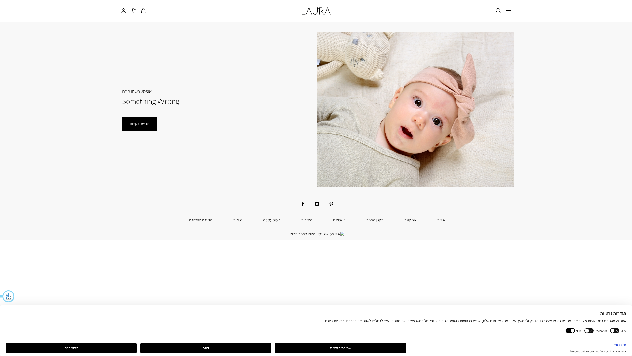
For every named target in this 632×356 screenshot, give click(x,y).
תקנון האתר (375, 220)
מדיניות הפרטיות (200, 220)
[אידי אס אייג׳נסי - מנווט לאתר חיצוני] (317, 234)
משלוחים (339, 220)
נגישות (237, 220)
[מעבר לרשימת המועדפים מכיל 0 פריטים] (133, 11)
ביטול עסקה (271, 220)
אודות (441, 220)
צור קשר (410, 220)
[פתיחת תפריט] (508, 11)
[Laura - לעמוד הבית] (316, 11)
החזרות (306, 220)
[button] (7, 296)
